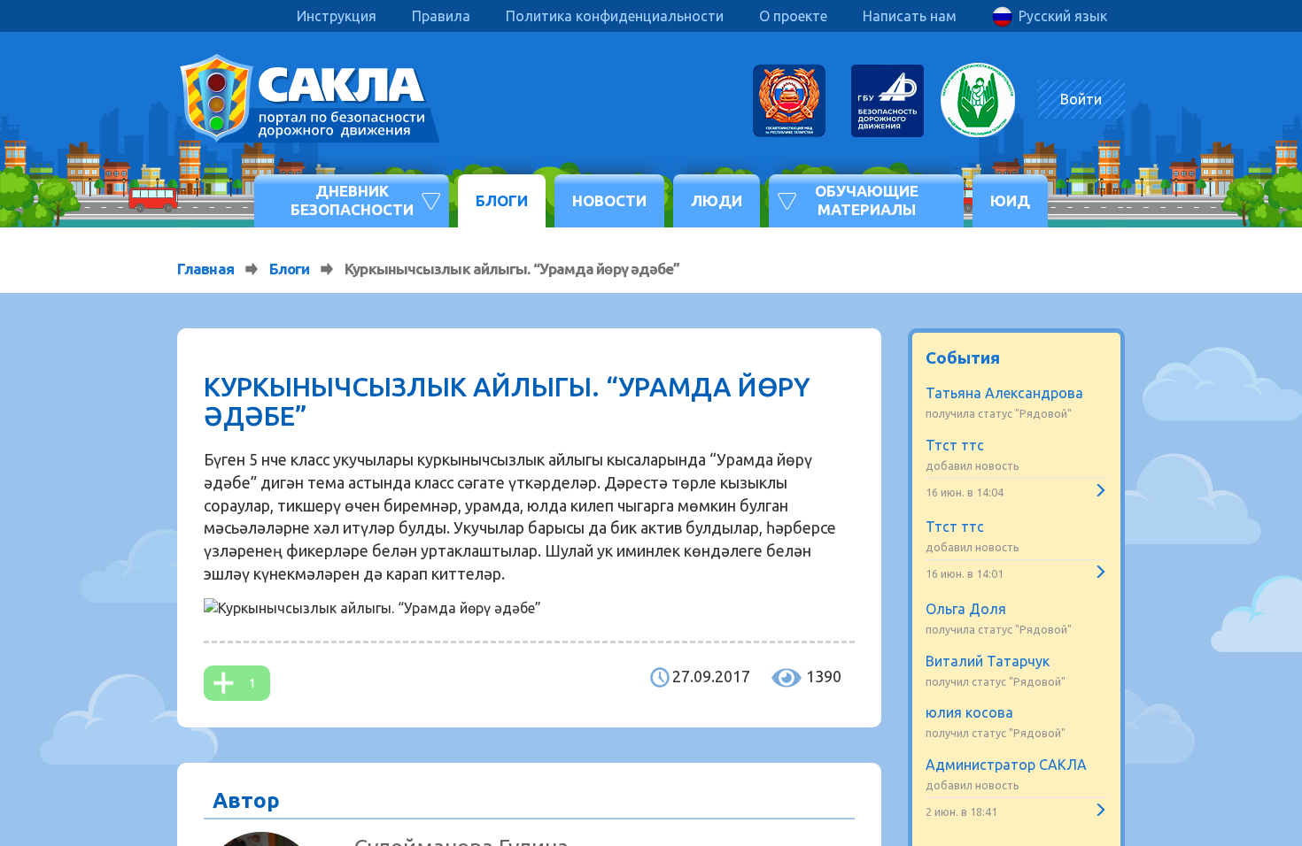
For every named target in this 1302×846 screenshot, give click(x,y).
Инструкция (336, 16)
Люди (716, 200)
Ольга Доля (966, 609)
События (963, 357)
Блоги (502, 200)
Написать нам (910, 16)
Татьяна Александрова (1004, 393)
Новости (609, 200)
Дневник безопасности (352, 199)
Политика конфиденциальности (615, 16)
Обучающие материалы (866, 199)
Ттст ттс (955, 445)
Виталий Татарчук (988, 661)
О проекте (793, 16)
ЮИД (1010, 200)
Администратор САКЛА (1006, 765)
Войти (1081, 99)
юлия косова (969, 712)
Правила (441, 16)
